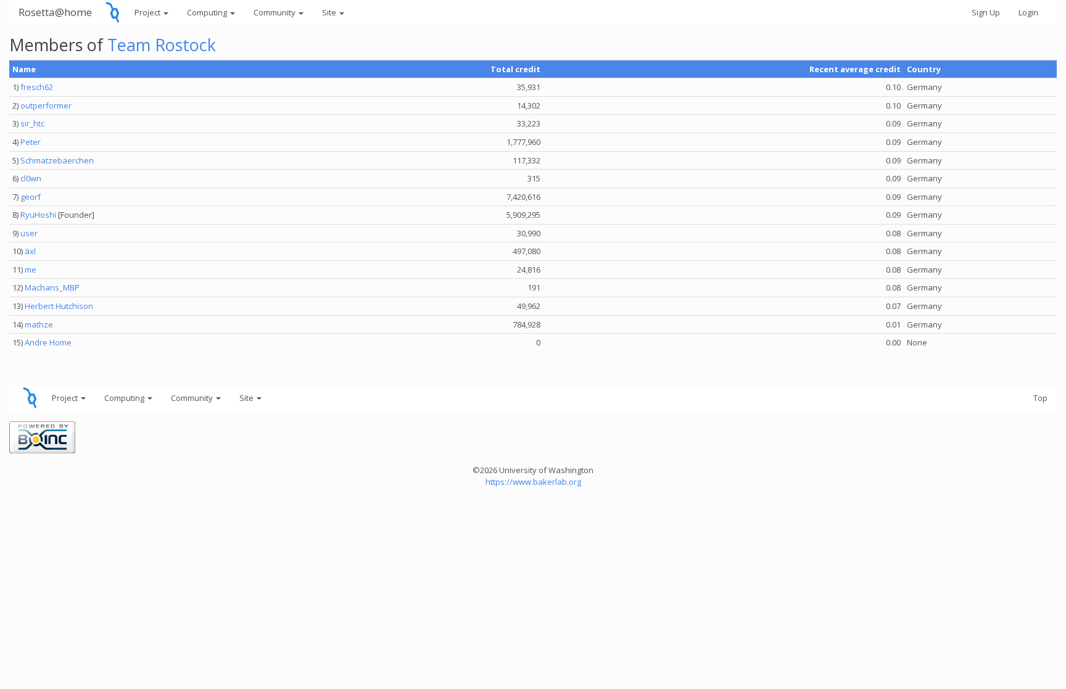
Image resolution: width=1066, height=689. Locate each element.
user (29, 233)
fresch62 (36, 87)
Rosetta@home (55, 12)
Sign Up (986, 12)
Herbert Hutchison (59, 305)
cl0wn (30, 178)
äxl (30, 251)
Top (1040, 397)
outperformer (46, 105)
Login (1028, 12)
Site (330, 12)
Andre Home (48, 342)
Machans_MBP (52, 287)
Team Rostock (161, 44)
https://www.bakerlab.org (533, 481)
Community (275, 12)
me (30, 269)
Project (148, 12)
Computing (208, 12)
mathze (39, 324)
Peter (30, 141)
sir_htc (32, 123)
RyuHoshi (38, 214)
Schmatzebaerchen (57, 160)
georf (30, 196)
